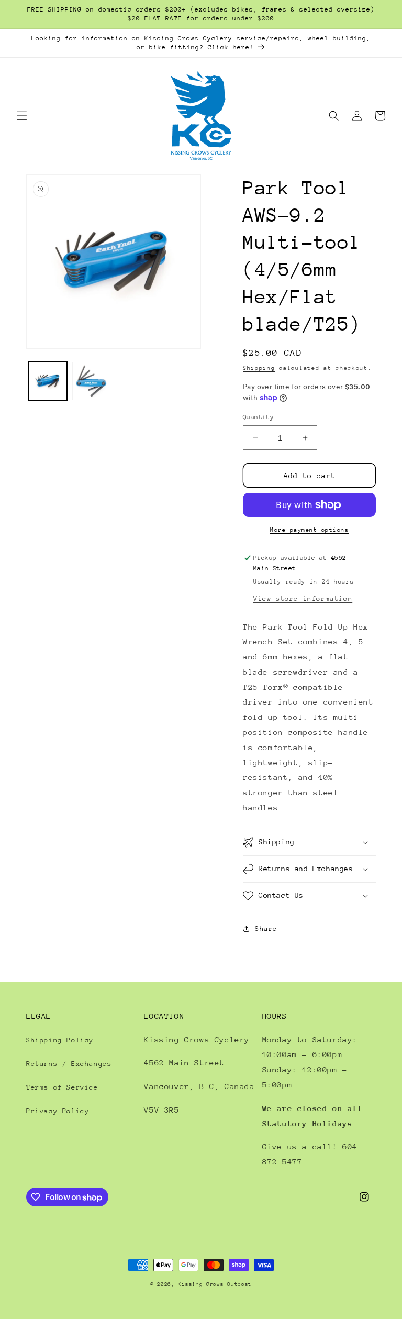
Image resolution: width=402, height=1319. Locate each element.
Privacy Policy (57, 1111)
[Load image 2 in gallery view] (91, 381)
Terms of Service (62, 1087)
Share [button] (266, 928)
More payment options (309, 529)
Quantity (258, 417)
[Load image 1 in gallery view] (48, 381)
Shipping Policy (60, 1040)
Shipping (259, 368)
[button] (22, 115)
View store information (302, 598)
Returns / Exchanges (68, 1064)
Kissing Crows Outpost (215, 1284)
